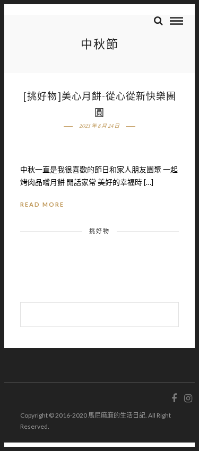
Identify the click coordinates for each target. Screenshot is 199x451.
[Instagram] (188, 398)
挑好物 (99, 230)
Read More (42, 204)
